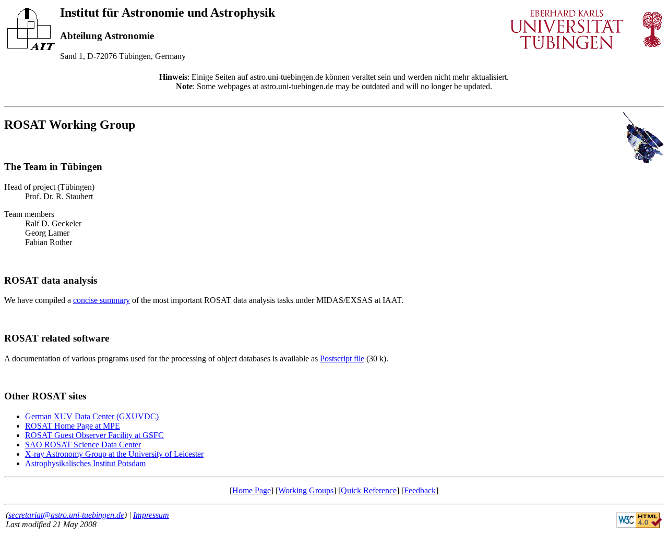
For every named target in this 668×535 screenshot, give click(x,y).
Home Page (251, 490)
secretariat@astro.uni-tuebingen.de (66, 514)
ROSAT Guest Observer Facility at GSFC (94, 435)
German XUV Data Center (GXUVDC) (92, 416)
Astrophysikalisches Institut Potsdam (85, 463)
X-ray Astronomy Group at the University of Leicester (114, 453)
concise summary (101, 300)
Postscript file (342, 358)
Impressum (151, 514)
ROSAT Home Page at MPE (72, 425)
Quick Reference (369, 490)
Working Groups (305, 490)
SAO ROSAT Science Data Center (83, 444)
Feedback (420, 490)
